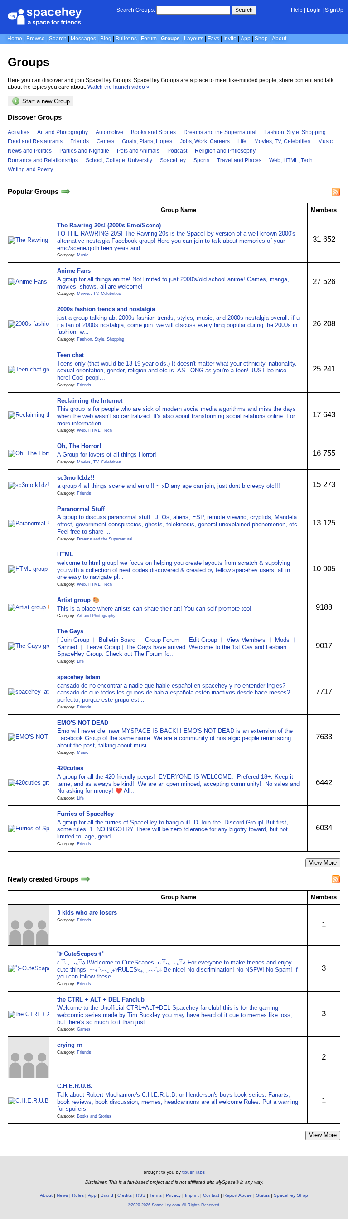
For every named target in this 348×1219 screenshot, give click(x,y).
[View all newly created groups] (85, 879)
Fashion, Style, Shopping (295, 132)
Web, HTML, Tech (291, 160)
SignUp (334, 10)
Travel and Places (239, 160)
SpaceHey (173, 160)
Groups (170, 38)
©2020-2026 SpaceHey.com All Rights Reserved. (174, 1205)
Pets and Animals (138, 151)
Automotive (109, 132)
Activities (18, 132)
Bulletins (126, 38)
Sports (201, 160)
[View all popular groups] (65, 192)
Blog (105, 38)
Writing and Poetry (30, 169)
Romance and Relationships (43, 160)
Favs (213, 38)
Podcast (177, 151)
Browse (35, 38)
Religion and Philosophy (225, 151)
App (246, 38)
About (279, 38)
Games (105, 141)
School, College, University (119, 160)
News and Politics (30, 151)
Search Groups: (135, 10)
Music (325, 141)
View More (323, 862)
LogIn (314, 10)
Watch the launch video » (118, 87)
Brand (107, 1195)
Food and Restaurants (35, 141)
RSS (140, 1195)
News (62, 1195)
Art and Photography (62, 132)
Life (241, 141)
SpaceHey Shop (291, 1195)
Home (14, 38)
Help (297, 10)
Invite (230, 38)
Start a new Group (45, 101)
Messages (83, 38)
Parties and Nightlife (84, 151)
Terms (156, 1195)
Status (263, 1195)
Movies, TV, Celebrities (282, 141)
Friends (79, 141)
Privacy (173, 1195)
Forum (149, 38)
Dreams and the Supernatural (220, 132)
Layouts (193, 38)
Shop (261, 38)
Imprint (192, 1195)
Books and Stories (153, 132)
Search (244, 10)
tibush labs (193, 1172)
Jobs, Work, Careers (205, 141)
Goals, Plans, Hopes (147, 141)
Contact (211, 1195)
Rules (78, 1195)
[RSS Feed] (335, 192)
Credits (124, 1195)
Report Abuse (237, 1195)
